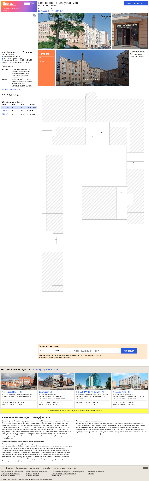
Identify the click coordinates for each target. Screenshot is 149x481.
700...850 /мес (58, 11)
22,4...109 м (43, 11)
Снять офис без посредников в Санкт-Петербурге (67, 471)
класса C (29, 475)
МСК (32, 3)
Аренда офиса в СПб (8, 475)
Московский (6, 54)
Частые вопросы (21, 468)
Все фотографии (92, 79)
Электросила (8, 56)
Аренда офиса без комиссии (10, 473)
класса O (36, 475)
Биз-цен (9, 3)
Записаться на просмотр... (136, 3)
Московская (8, 60)
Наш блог (91, 473)
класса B (36, 473)
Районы (53, 475)
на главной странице (95, 410)
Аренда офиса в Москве (96, 471)
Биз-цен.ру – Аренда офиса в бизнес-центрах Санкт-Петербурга (32, 479)
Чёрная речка (21, 394)
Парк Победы (45, 394)
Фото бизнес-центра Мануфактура (64, 468)
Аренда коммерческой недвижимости (63, 473)
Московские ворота (10, 58)
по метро (38, 369)
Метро (59, 475)
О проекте (9, 468)
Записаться (128, 351)
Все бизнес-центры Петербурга (36, 471)
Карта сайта (46, 468)
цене (56, 369)
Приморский (6, 396)
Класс (41, 5)
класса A (29, 473)
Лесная (6, 394)
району (48, 369)
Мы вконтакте (34, 468)
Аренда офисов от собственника (12, 471)
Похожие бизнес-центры (16, 369)
